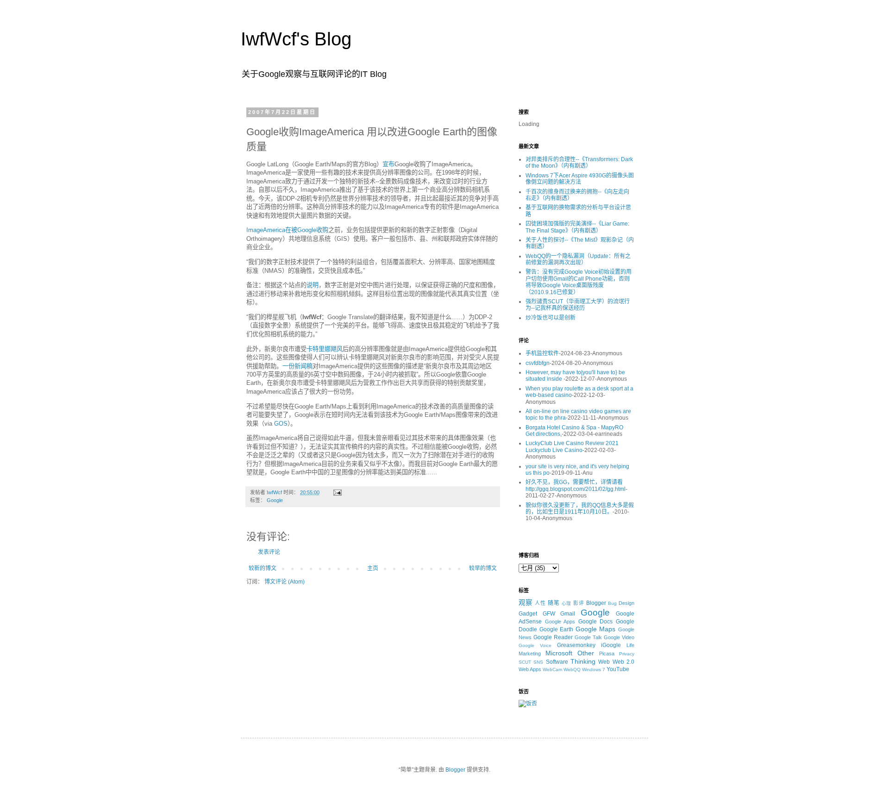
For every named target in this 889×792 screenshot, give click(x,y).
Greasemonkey (576, 645)
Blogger (596, 603)
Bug (612, 603)
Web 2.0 (623, 662)
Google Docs (595, 621)
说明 (313, 285)
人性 (540, 603)
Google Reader (553, 637)
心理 (567, 603)
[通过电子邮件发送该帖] (337, 492)
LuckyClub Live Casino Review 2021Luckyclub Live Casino (572, 446)
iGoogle (611, 645)
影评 (578, 603)
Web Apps (530, 669)
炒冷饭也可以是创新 (551, 317)
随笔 (554, 603)
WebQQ (572, 669)
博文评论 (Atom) (284, 581)
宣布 (388, 164)
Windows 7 (593, 669)
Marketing (530, 653)
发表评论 (269, 552)
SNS (538, 662)
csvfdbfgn (538, 363)
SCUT (525, 662)
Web (604, 662)
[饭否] (528, 703)
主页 (372, 568)
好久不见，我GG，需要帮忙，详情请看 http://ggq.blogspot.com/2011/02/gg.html (576, 485)
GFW (549, 613)
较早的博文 (483, 568)
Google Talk (588, 637)
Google (275, 500)
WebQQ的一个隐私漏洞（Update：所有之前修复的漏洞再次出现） (578, 259)
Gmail (567, 613)
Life (630, 645)
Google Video (619, 637)
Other (585, 653)
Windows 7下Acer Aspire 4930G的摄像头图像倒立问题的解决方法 (580, 178)
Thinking (582, 661)
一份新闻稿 (297, 366)
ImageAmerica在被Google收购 (287, 229)
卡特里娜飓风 (325, 349)
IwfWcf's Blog (296, 39)
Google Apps (560, 621)
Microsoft (558, 653)
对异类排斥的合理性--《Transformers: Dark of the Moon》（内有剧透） (579, 162)
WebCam (552, 669)
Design (626, 603)
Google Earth (556, 629)
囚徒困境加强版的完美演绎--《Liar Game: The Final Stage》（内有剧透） (577, 226)
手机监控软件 (542, 353)
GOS (281, 423)
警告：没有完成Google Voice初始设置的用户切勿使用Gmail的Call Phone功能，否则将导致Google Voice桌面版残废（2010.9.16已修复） (579, 282)
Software (557, 662)
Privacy (626, 653)
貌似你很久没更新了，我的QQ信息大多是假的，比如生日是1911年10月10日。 (580, 508)
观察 (525, 602)
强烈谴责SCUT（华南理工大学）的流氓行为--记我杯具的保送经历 (578, 304)
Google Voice (535, 645)
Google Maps (596, 629)
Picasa (606, 653)
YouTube (618, 669)
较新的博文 (262, 568)
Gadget (528, 613)
